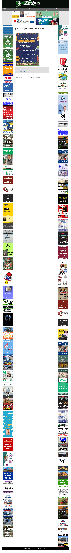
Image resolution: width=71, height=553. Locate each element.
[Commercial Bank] (8, 175)
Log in (46, 548)
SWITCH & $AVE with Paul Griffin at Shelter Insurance (28, 71)
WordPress (43, 548)
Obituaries (31, 8)
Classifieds (45, 8)
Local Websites (8, 33)
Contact (57, 8)
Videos (17, 10)
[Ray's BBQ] (63, 450)
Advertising (45, 10)
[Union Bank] (63, 231)
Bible (8, 28)
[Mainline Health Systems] (47, 17)
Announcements (40, 76)
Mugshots (18, 8)
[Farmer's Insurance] (63, 532)
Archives (31, 10)
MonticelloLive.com (6, 10)
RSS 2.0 (25, 77)
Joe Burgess (35, 548)
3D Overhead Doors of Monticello (25, 69)
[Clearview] (8, 75)
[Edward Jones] (24, 17)
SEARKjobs (5, 8)
